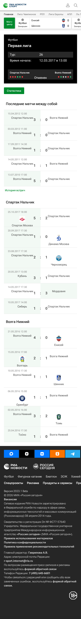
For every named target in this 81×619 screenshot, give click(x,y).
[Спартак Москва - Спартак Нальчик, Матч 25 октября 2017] (22, 77)
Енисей (58, 344)
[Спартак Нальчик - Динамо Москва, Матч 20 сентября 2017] (20, 77)
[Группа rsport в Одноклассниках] (57, 454)
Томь (59, 423)
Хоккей (75, 476)
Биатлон (51, 476)
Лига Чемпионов (26, 14)
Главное (8, 14)
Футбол (13, 39)
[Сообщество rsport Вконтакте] (42, 454)
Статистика (14, 90)
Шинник (59, 384)
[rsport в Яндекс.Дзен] (26, 454)
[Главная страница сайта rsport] (23, 5)
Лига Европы (56, 14)
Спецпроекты (13, 483)
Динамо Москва (59, 244)
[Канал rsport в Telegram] (72, 454)
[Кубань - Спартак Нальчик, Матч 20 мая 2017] (15, 77)
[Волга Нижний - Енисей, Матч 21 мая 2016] (70, 77)
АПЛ (69, 14)
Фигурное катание (30, 476)
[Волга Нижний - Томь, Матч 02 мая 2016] (61, 77)
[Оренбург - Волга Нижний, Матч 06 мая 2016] (63, 77)
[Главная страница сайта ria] (4, 5)
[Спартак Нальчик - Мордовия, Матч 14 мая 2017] (13, 77)
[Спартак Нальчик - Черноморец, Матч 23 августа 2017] (17, 77)
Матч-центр (9, 23)
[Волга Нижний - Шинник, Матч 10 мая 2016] (65, 77)
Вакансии (10, 499)
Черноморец (59, 264)
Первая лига (19, 45)
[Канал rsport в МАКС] (11, 454)
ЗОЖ (64, 476)
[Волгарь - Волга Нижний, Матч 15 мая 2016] (68, 77)
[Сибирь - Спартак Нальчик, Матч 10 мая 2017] (10, 77)
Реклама (33, 483)
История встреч (15, 190)
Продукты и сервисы (57, 483)
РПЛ (42, 14)
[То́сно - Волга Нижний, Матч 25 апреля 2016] (58, 77)
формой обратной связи (40, 569)
